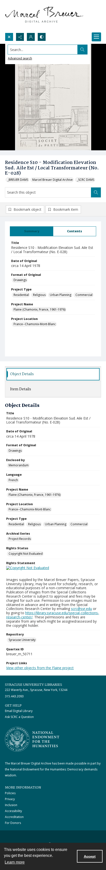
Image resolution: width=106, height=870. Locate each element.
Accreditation (14, 817)
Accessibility (13, 811)
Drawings (20, 280)
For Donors (13, 823)
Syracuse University (22, 640)
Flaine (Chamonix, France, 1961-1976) (39, 309)
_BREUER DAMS (17, 180)
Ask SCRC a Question (19, 717)
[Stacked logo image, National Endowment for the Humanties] (32, 739)
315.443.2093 (14, 696)
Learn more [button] (15, 862)
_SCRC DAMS (85, 180)
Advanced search (20, 58)
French (13, 480)
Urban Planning (60, 295)
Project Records (20, 539)
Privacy (10, 799)
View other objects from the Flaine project (40, 667)
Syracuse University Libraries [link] (33, 684)
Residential (21, 295)
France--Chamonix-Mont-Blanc (35, 324)
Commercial (83, 295)
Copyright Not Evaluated (26, 554)
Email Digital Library (19, 711)
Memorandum (19, 465)
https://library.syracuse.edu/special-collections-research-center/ (52, 614)
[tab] (31, 231)
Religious (39, 295)
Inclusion (11, 805)
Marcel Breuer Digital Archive (52, 180)
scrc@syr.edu (81, 608)
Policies (10, 793)
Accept (90, 856)
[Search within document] (96, 192)
